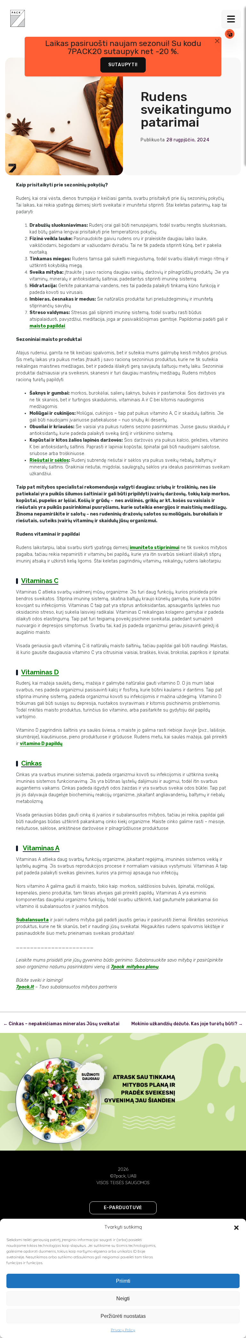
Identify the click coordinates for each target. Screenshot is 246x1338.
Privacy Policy (123, 1329)
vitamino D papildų (41, 743)
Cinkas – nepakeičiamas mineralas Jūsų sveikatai (61, 1024)
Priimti (123, 1281)
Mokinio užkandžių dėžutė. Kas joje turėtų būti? (187, 1024)
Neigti (123, 1298)
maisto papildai (47, 326)
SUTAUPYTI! (123, 64)
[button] (236, 1227)
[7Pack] (17, 18)
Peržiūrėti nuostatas (123, 1316)
